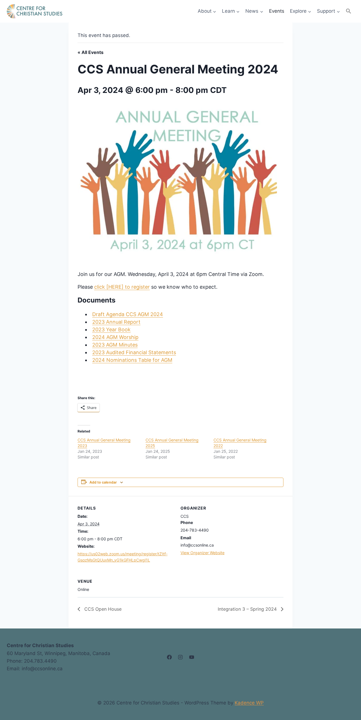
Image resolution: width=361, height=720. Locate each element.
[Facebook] (169, 657)
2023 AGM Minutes (115, 345)
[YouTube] (191, 657)
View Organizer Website (202, 552)
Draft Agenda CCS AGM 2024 (127, 314)
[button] (348, 11)
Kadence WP (249, 703)
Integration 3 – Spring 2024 (248, 609)
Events (276, 11)
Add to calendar (103, 482)
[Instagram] (180, 657)
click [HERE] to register (122, 287)
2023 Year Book (111, 329)
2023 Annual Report (116, 322)
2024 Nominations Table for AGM (132, 360)
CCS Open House (102, 609)
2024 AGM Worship (115, 337)
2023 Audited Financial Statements (134, 352)
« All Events (91, 52)
